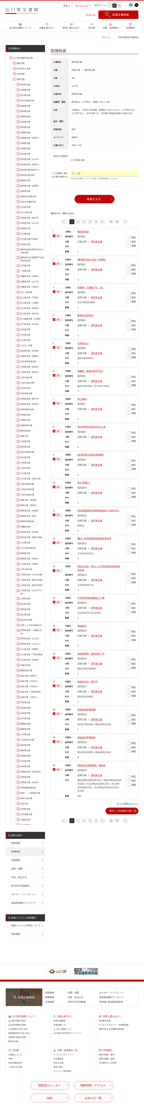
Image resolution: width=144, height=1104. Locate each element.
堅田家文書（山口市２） (31, 644)
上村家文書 (25, 734)
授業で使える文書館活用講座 (111, 1029)
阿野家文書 (25, 116)
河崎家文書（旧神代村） (31, 772)
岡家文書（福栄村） (29, 500)
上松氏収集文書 (27, 383)
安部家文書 (25, 122)
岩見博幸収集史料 (28, 361)
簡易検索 (15, 843)
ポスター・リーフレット (23, 894)
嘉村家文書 (25, 745)
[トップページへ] (22, 12)
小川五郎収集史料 (28, 548)
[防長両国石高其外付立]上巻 (91, 427)
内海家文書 (25, 415)
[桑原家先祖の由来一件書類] (91, 259)
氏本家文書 (25, 388)
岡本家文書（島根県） (30, 532)
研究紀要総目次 (15, 1063)
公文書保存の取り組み (18, 1029)
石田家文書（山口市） (30, 223)
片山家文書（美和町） (30, 660)
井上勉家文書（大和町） (31, 319)
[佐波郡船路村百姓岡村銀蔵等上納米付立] (98, 510)
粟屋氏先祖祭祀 (85, 315)
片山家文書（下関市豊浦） (32, 654)
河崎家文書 (25, 766)
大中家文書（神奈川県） (31, 479)
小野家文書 (25, 598)
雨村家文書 (25, 127)
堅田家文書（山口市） (30, 638)
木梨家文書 (25, 820)
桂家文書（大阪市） (29, 697)
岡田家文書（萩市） (29, 516)
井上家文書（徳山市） (30, 313)
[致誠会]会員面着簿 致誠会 (91, 765)
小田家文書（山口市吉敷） (32, 574)
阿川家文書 (25, 95)
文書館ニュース (15, 1055)
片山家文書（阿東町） (30, 649)
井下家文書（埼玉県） (30, 324)
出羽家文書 (25, 265)
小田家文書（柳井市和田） (32, 585)
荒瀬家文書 (25, 132)
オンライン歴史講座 (62, 1071)
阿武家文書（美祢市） (30, 164)
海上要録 (81, 399)
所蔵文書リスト (60, 1025)
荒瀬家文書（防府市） (30, 138)
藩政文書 (21, 63)
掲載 (133, 246)
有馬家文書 (25, 148)
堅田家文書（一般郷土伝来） (31, 631)
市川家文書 (25, 234)
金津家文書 (25, 708)
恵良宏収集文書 (27, 452)
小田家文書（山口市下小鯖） (31, 592)
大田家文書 (25, 463)
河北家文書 (25, 761)
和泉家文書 (25, 228)
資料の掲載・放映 (106, 1059)
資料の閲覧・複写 (106, 1055)
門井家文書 (25, 702)
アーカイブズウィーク (63, 1055)
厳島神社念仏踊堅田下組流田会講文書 (32, 259)
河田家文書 (25, 777)
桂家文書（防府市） (29, 676)
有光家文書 (25, 154)
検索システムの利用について (25, 925)
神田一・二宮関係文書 (30, 793)
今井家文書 (25, 335)
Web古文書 (58, 1063)
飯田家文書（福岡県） (30, 186)
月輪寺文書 (25, 665)
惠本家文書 (25, 447)
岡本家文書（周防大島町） (32, 537)
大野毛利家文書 (27, 484)
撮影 (133, 241)
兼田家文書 (25, 729)
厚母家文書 (25, 111)
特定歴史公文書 (24, 68)
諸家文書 (21, 79)
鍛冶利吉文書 (26, 620)
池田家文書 (25, 191)
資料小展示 (58, 1067)
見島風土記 (83, 343)
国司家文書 (96, 241)
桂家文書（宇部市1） (29, 681)
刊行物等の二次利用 (107, 1063)
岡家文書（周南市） (29, 505)
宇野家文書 (25, 420)
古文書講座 (58, 1059)
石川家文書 (25, 207)
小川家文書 (25, 542)
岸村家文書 (25, 809)
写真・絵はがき (19, 877)
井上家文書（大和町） (30, 303)
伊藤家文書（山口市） (30, 281)
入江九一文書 (26, 345)
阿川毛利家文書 (27, 100)
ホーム (92, 14)
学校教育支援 (105, 1021)
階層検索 (15, 851)
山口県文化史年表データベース (67, 1033)
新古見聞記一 (84, 482)
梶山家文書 (25, 614)
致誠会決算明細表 (86, 737)
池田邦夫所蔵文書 (28, 196)
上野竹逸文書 (26, 377)
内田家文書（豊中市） (30, 399)
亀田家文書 (25, 750)
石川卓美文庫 (26, 212)
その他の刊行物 (15, 1067)
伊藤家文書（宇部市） (30, 287)
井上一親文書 (26, 292)
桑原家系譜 (83, 232)
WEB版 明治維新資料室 (111, 1002)
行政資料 (21, 74)
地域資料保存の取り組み (19, 1033)
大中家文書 (25, 473)
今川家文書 (25, 340)
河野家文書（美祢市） (30, 782)
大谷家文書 (25, 468)
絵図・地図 (16, 868)
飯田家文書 (25, 180)
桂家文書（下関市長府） (31, 692)
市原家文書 (25, 244)
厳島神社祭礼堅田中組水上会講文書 (32, 251)
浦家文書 (24, 436)
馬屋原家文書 (26, 425)
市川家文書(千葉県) (29, 239)
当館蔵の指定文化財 (17, 1037)
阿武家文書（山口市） (30, 159)
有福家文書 (25, 143)
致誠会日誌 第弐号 (87, 681)
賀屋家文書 (25, 756)
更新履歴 (15, 934)
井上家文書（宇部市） (30, 297)
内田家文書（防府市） (30, 404)
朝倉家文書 (25, 106)
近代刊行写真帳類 (20, 886)
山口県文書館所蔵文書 (23, 58)
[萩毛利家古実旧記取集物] (90, 455)
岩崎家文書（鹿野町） (30, 356)
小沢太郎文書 (26, 569)
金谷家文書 (25, 713)
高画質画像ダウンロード (23, 903)
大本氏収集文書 (27, 495)
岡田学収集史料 (27, 521)
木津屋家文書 (26, 814)
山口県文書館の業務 (17, 1025)
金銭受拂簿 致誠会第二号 (90, 654)
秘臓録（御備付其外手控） (90, 371)
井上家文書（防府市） (30, 308)
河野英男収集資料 (28, 788)
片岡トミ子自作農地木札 (31, 625)
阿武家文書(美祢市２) (30, 170)
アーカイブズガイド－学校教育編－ (114, 1025)
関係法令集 (13, 1041)
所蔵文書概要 (59, 1021)
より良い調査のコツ (62, 1029)
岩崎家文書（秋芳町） (30, 351)
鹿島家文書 (25, 609)
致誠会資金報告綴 (86, 709)
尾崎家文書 (25, 553)
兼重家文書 (25, 724)
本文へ (66, 5)
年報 (10, 1059)
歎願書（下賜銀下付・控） (90, 287)
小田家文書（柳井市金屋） (32, 580)
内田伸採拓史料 (27, 409)
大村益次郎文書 (27, 489)
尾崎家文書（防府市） (30, 558)
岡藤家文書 (25, 527)
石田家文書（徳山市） (30, 218)
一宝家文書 (25, 271)
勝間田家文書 (26, 670)
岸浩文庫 (24, 804)
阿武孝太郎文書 (27, 175)
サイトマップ (82, 5)
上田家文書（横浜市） (30, 372)
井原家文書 (25, 329)
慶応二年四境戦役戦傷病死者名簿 (94, 538)
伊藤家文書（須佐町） (30, 276)
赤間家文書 (25, 90)
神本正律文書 (26, 798)
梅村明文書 (25, 431)
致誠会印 (81, 626)
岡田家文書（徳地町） (30, 511)
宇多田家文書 (26, 393)
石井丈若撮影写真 (28, 202)
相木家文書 (25, 457)
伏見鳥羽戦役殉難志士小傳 (90, 598)
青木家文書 (25, 84)
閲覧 (133, 237)
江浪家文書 (25, 441)
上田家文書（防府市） (30, 367)
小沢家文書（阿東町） (30, 564)
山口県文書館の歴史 (17, 1021)
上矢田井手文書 (27, 740)
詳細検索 (15, 860)
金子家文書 (25, 718)
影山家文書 (25, 604)
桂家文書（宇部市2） (29, 686)
